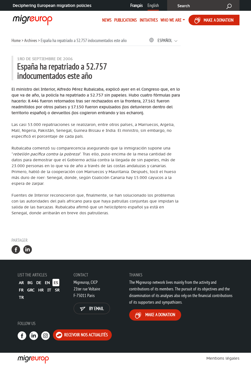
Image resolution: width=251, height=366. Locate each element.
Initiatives (149, 20)
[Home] (30, 19)
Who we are (171, 20)
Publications (125, 20)
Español (165, 40)
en (47, 282)
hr (41, 289)
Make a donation (219, 20)
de (38, 282)
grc (31, 289)
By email (96, 308)
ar (21, 282)
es (56, 282)
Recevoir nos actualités (85, 335)
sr (57, 289)
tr (21, 297)
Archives (30, 40)
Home (16, 40)
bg (30, 282)
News (107, 20)
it (49, 289)
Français (136, 5)
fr (21, 289)
